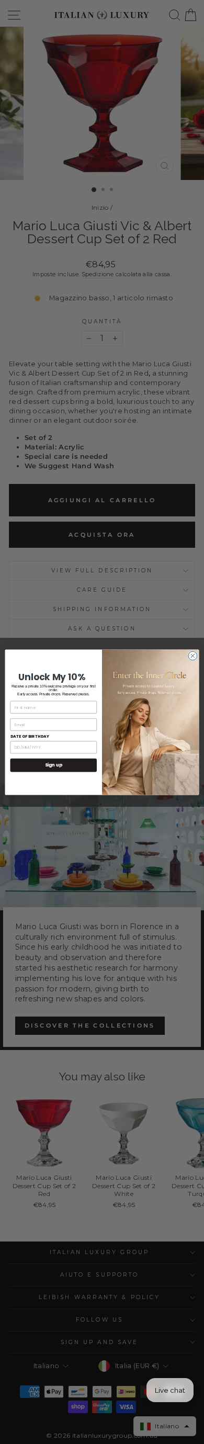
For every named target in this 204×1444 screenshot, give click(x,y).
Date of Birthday (30, 736)
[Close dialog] (192, 655)
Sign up (53, 765)
